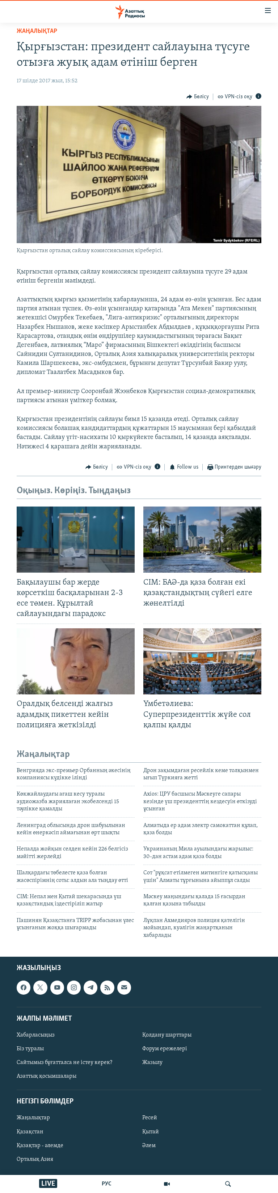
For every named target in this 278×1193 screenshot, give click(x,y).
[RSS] (107, 987)
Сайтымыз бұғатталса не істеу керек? (64, 1062)
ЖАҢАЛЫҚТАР (37, 31)
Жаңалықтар (33, 1118)
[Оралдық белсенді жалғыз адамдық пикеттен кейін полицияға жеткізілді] (76, 661)
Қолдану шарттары (166, 1035)
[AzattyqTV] (167, 1184)
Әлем (149, 1146)
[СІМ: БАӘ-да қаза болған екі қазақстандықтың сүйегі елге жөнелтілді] (202, 540)
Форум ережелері (164, 1049)
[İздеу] (228, 1184)
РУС (106, 1184)
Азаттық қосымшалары (46, 1076)
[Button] (197, 97)
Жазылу (152, 1062)
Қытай (150, 1131)
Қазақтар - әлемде (40, 1146)
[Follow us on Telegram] (90, 987)
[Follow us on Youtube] (57, 987)
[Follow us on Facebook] (23, 987)
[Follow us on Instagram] (74, 987)
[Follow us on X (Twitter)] (40, 987)
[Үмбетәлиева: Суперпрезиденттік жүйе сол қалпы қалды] (202, 661)
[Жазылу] (124, 987)
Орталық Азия (35, 1159)
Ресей (149, 1118)
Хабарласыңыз (36, 1035)
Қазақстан (30, 1131)
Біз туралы (30, 1049)
